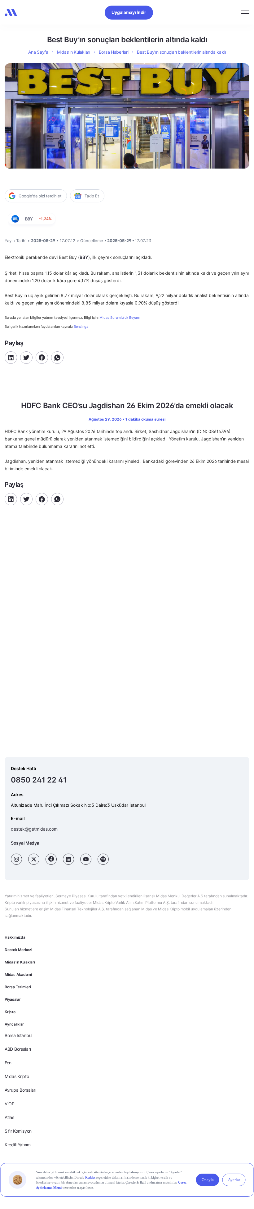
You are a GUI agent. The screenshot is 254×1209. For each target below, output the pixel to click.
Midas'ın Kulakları (20, 962)
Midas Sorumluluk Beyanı (119, 318)
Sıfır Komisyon (18, 1131)
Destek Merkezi (18, 949)
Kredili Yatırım (18, 1144)
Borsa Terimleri (18, 987)
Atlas (9, 1117)
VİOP (10, 1103)
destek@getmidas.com (34, 829)
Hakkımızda (15, 937)
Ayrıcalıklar (14, 1024)
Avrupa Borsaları (20, 1090)
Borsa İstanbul (18, 1035)
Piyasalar (13, 999)
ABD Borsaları (18, 1049)
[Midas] (11, 12)
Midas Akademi (18, 974)
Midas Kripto (17, 1076)
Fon (8, 1062)
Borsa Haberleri (114, 52)
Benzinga (81, 326)
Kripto (10, 1011)
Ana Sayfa (38, 52)
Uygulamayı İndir (129, 12)
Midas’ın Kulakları (73, 52)
